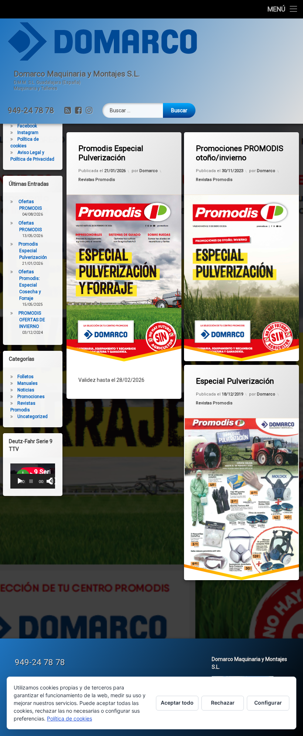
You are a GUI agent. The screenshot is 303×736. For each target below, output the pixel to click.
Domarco (148, 170)
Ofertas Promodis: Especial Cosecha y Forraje (29, 285)
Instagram (27, 132)
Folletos (25, 376)
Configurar (268, 702)
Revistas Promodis (96, 179)
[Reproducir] (20, 481)
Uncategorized (32, 416)
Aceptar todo (177, 702)
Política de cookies (69, 718)
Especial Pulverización (235, 381)
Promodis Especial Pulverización (110, 153)
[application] (32, 476)
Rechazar (223, 702)
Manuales (27, 383)
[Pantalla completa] (53, 481)
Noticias (25, 390)
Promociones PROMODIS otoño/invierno (239, 153)
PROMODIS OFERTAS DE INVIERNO (31, 320)
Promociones (31, 396)
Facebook (27, 126)
